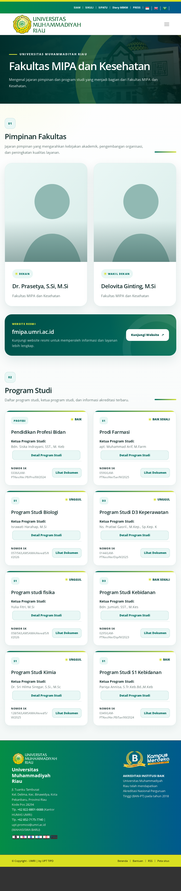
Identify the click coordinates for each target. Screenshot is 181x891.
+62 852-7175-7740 (30, 819)
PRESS (136, 7)
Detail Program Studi (46, 455)
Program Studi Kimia (33, 672)
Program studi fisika (33, 592)
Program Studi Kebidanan (127, 592)
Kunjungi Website (147, 335)
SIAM (77, 7)
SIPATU (103, 7)
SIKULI (89, 7)
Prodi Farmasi (114, 432)
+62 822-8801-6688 (30, 809)
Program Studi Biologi (34, 512)
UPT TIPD (47, 861)
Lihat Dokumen (67, 473)
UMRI (32, 861)
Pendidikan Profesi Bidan (38, 432)
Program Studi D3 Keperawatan (133, 512)
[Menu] (166, 24)
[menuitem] (77, 7)
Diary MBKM (120, 7)
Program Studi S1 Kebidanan (130, 672)
